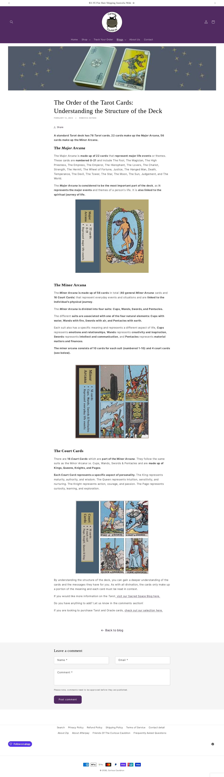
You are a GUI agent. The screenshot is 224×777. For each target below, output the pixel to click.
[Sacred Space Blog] (116, 596)
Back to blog (114, 630)
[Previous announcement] (9, 3)
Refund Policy (94, 727)
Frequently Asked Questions (150, 733)
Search (61, 727)
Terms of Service (135, 727)
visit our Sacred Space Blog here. (138, 596)
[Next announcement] (215, 3)
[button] (11, 22)
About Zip (63, 733)
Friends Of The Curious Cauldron (111, 733)
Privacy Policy (76, 727)
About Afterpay (80, 733)
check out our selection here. (144, 610)
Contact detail (157, 727)
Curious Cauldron (116, 770)
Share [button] (60, 127)
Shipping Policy (114, 727)
